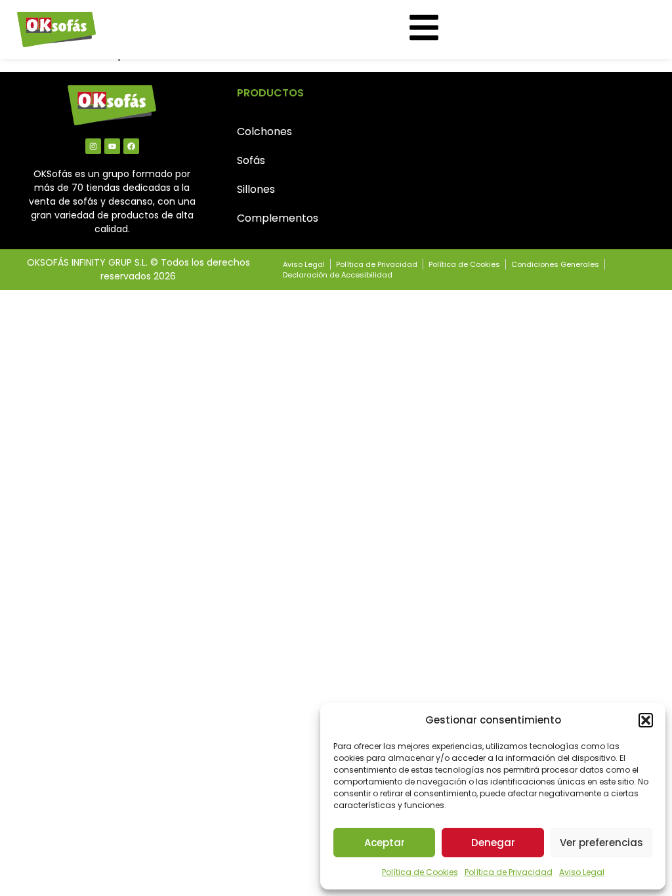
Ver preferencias (601, 842)
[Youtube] (112, 146)
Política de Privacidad (509, 872)
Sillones (256, 189)
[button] (645, 720)
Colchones (264, 131)
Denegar (493, 842)
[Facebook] (131, 146)
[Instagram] (93, 146)
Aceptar (384, 842)
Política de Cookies (420, 872)
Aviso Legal (581, 872)
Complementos (277, 218)
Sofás (251, 160)
